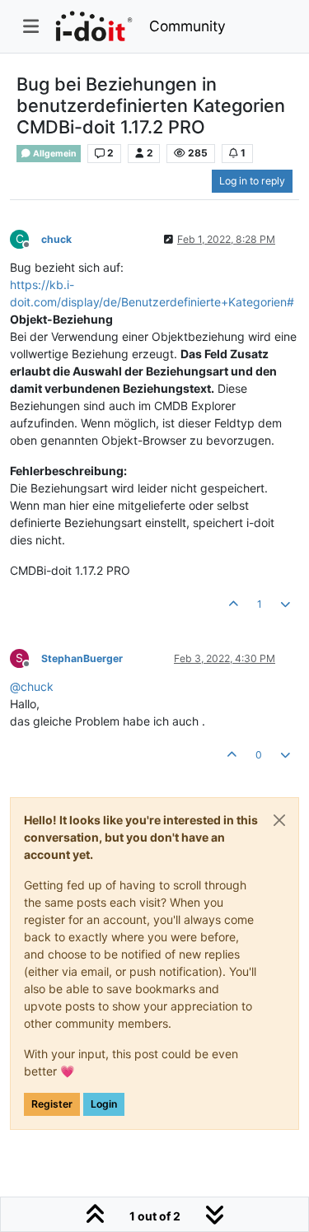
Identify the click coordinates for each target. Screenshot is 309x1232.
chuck (56, 239)
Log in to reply (252, 181)
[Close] (279, 820)
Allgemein (54, 153)
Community (187, 26)
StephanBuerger (82, 658)
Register (52, 1104)
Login (104, 1104)
